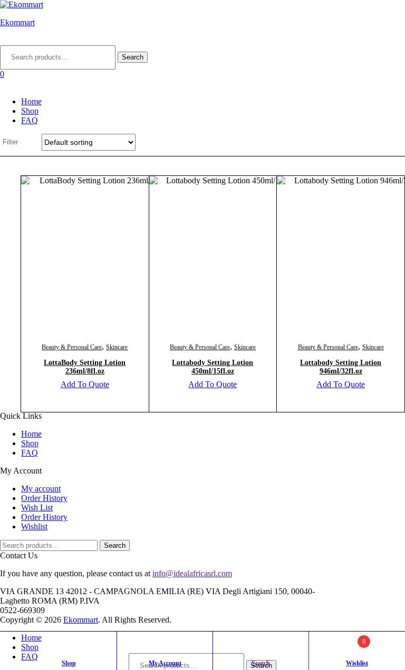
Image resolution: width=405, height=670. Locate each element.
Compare (84, 263)
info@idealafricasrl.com (192, 573)
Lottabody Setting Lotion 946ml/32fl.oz (340, 367)
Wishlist (34, 526)
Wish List (37, 507)
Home (31, 101)
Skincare (117, 347)
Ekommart (17, 22)
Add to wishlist (58, 263)
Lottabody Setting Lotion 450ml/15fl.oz (212, 367)
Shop (29, 110)
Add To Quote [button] (85, 384)
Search (132, 57)
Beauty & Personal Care (72, 347)
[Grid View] (28, 142)
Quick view (110, 263)
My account (41, 488)
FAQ (29, 120)
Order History (44, 498)
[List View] (33, 142)
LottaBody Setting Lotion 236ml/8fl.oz (85, 367)
